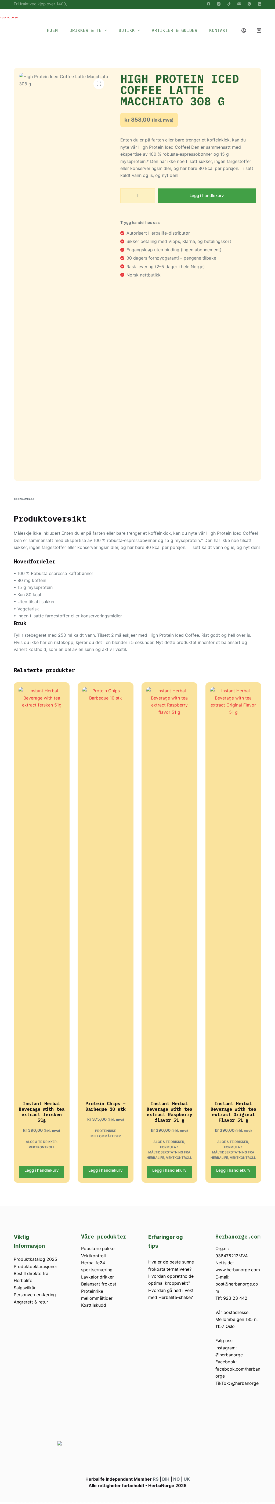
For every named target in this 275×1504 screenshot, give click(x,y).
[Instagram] (218, 4)
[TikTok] (229, 4)
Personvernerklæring (35, 1294)
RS (155, 1479)
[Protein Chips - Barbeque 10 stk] (105, 888)
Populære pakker (98, 1248)
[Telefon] (259, 4)
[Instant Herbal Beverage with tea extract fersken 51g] (42, 888)
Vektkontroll (42, 1147)
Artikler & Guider (174, 30)
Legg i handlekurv (207, 195)
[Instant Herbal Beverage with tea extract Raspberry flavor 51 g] (169, 888)
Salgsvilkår (25, 1287)
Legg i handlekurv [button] (41, 1170)
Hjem (52, 30)
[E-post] (239, 4)
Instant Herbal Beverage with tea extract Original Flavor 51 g (233, 1112)
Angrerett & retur (31, 1302)
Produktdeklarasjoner (35, 1266)
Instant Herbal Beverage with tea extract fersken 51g (41, 1112)
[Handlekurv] (259, 30)
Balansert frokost (98, 1284)
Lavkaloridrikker (97, 1277)
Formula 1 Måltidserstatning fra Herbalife (168, 1152)
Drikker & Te (86, 30)
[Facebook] (208, 4)
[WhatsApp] (249, 4)
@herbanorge (229, 1354)
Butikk (127, 30)
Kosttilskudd (93, 1305)
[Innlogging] (243, 30)
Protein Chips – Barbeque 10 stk (105, 1106)
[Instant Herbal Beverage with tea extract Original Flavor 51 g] (233, 888)
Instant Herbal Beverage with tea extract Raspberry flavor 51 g (169, 1112)
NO (176, 1479)
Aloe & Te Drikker (41, 1142)
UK (187, 1479)
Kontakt (218, 30)
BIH (165, 1479)
